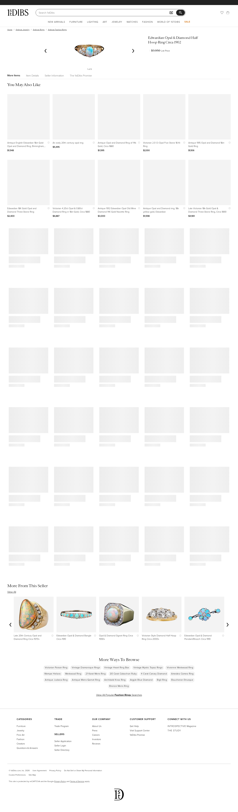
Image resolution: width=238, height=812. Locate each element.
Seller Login (60, 745)
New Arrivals (56, 21)
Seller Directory (61, 749)
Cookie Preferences (17, 774)
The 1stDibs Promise (81, 75)
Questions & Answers (27, 747)
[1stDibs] (17, 12)
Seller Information (54, 75)
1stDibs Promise (137, 734)
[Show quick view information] (48, 142)
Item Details (32, 75)
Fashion (147, 21)
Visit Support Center (140, 730)
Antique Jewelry (22, 29)
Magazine (182, 726)
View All (11, 592)
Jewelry (117, 21)
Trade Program (61, 726)
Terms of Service (77, 781)
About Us (96, 726)
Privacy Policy (55, 770)
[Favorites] (222, 12)
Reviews (96, 743)
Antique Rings (39, 29)
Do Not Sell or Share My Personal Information (83, 770)
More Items (13, 75)
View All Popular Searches (119, 695)
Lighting (92, 21)
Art (105, 21)
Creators (21, 743)
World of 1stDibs (168, 21)
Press (94, 730)
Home (9, 29)
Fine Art (20, 734)
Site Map (32, 774)
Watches (132, 21)
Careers (96, 734)
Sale (187, 21)
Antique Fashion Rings (57, 29)
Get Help (134, 726)
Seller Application (63, 741)
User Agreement (39, 770)
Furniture (76, 21)
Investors (96, 739)
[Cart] (227, 12)
